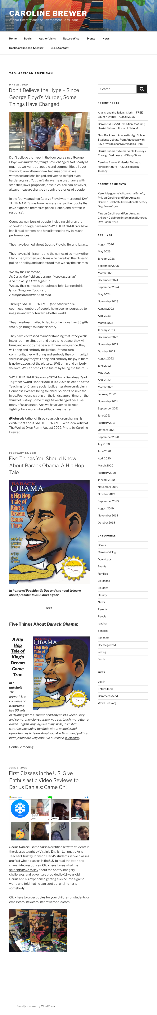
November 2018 (108, 515)
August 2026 (106, 244)
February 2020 (107, 472)
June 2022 (104, 365)
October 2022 (106, 351)
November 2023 (108, 301)
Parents (103, 609)
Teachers (103, 637)
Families (103, 573)
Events (91, 38)
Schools (103, 630)
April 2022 (104, 379)
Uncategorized (107, 645)
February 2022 (107, 394)
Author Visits (47, 38)
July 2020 (104, 444)
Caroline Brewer (48, 13)
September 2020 (108, 437)
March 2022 (105, 387)
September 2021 (108, 408)
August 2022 (106, 358)
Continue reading (21, 747)
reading (102, 623)
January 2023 (106, 330)
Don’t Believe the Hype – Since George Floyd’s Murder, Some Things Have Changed (44, 97)
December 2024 (108, 280)
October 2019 (106, 494)
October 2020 (106, 429)
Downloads (104, 559)
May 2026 (104, 251)
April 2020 (104, 458)
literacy (102, 595)
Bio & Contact (60, 47)
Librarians (104, 580)
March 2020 (105, 465)
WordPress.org (107, 703)
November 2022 (108, 344)
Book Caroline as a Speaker (26, 47)
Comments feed (108, 696)
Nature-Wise (71, 38)
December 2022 (108, 337)
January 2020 (106, 479)
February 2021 (106, 422)
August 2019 (106, 508)
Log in (101, 681)
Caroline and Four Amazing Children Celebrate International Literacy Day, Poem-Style (122, 202)
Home (13, 38)
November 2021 (108, 401)
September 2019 (108, 501)
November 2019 (108, 486)
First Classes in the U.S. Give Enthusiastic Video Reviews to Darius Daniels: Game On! (44, 780)
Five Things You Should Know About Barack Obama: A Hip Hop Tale (46, 465)
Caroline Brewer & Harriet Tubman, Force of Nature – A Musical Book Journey (119, 166)
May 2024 (104, 294)
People (102, 616)
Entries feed (105, 688)
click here (72, 738)
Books (28, 38)
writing (102, 652)
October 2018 (106, 522)
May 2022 (104, 372)
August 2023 (106, 308)
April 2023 (104, 315)
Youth (101, 659)
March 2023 (105, 322)
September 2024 (108, 287)
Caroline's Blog (107, 552)
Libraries (103, 587)
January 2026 (106, 258)
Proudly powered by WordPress (35, 1006)
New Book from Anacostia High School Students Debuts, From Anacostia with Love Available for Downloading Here (121, 139)
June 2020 (104, 451)
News (106, 38)
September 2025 (108, 265)
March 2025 (105, 273)
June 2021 (104, 415)
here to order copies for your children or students (51, 897)
